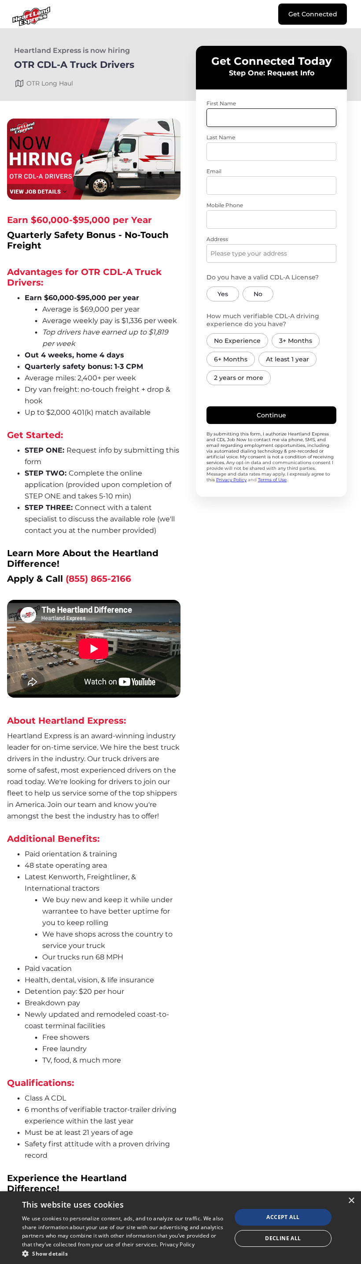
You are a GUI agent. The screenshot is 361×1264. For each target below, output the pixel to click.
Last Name (220, 137)
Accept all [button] (282, 1217)
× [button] (351, 1200)
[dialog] (180, 1227)
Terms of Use (272, 480)
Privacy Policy (231, 480)
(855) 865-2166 (98, 578)
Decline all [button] (283, 1238)
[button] (123, 1253)
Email (213, 171)
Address (217, 239)
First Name (221, 103)
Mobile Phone (224, 205)
